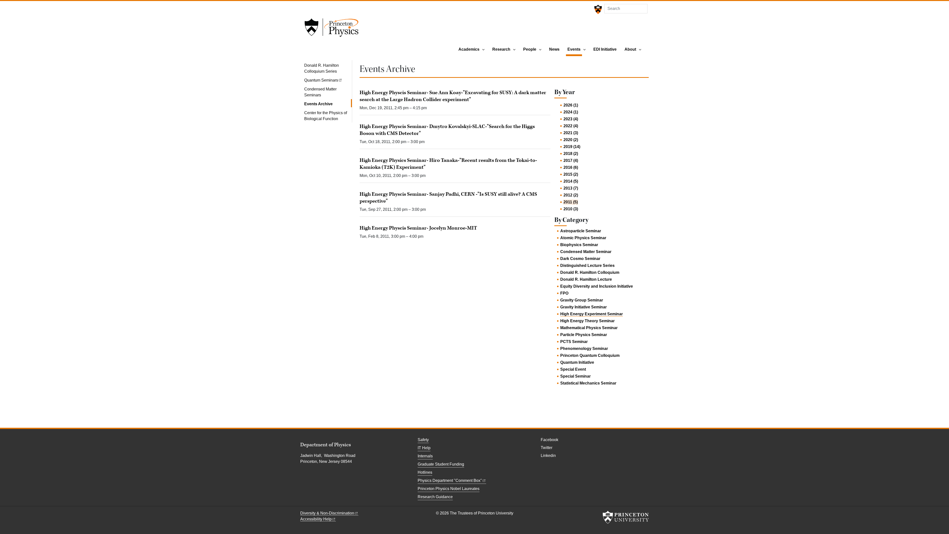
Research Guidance (435, 497)
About (630, 49)
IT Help (424, 448)
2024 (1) (570, 112)
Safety (423, 440)
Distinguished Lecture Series (587, 265)
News (554, 49)
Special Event (573, 369)
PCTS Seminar (574, 342)
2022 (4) (570, 126)
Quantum (321, 80)
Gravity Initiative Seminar (583, 307)
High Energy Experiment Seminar (591, 314)
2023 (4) (570, 119)
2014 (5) (570, 181)
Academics (468, 49)
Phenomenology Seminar (584, 348)
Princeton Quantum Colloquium (590, 355)
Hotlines (425, 472)
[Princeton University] (597, 9)
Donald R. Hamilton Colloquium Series (321, 68)
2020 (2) (570, 140)
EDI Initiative (605, 49)
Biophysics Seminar (579, 245)
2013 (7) (570, 188)
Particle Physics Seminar (583, 335)
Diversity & (327, 513)
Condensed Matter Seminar (585, 252)
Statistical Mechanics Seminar (588, 383)
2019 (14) (571, 147)
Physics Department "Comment (450, 480)
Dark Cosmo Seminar (580, 258)
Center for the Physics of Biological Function (325, 116)
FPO (564, 293)
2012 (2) (570, 195)
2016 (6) (570, 167)
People (529, 49)
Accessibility (316, 519)
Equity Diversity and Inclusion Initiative (596, 286)
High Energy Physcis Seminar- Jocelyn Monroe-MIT (418, 228)
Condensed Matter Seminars (320, 92)
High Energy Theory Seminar (587, 321)
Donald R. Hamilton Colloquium (589, 272)
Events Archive (328, 104)
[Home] (331, 29)
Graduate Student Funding (441, 464)
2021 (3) (570, 133)
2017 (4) (570, 160)
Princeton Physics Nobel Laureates (448, 489)
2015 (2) (570, 174)
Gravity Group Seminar (581, 300)
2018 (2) (570, 153)
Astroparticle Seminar (580, 231)
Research (501, 49)
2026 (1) (570, 105)
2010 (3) (570, 209)
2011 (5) (570, 202)
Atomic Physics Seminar (583, 238)
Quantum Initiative (577, 362)
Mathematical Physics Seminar (589, 328)
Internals (425, 456)
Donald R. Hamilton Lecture (586, 279)
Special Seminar (575, 376)
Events (574, 49)
